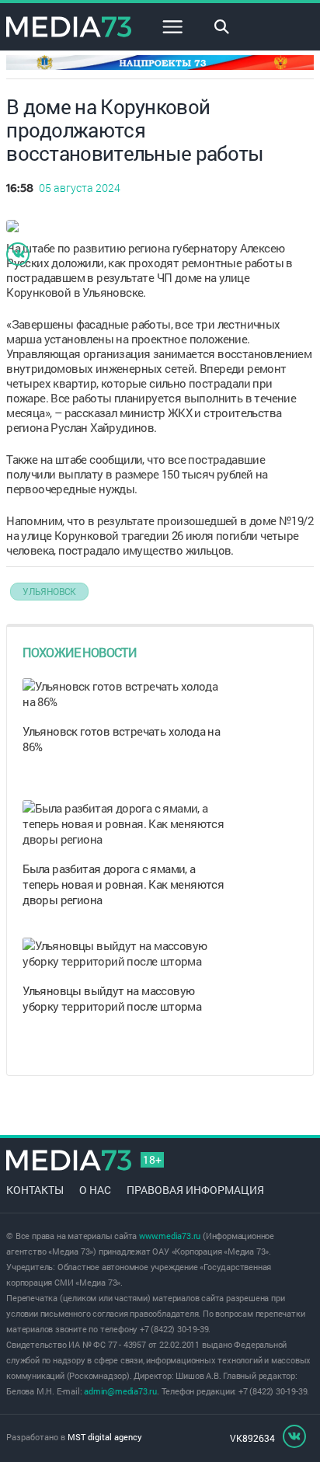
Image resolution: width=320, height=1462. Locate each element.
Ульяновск (49, 591)
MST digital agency (105, 1437)
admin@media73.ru (120, 1391)
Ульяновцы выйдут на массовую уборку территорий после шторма (112, 998)
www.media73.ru (169, 1235)
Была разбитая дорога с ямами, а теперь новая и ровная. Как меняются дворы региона (123, 884)
